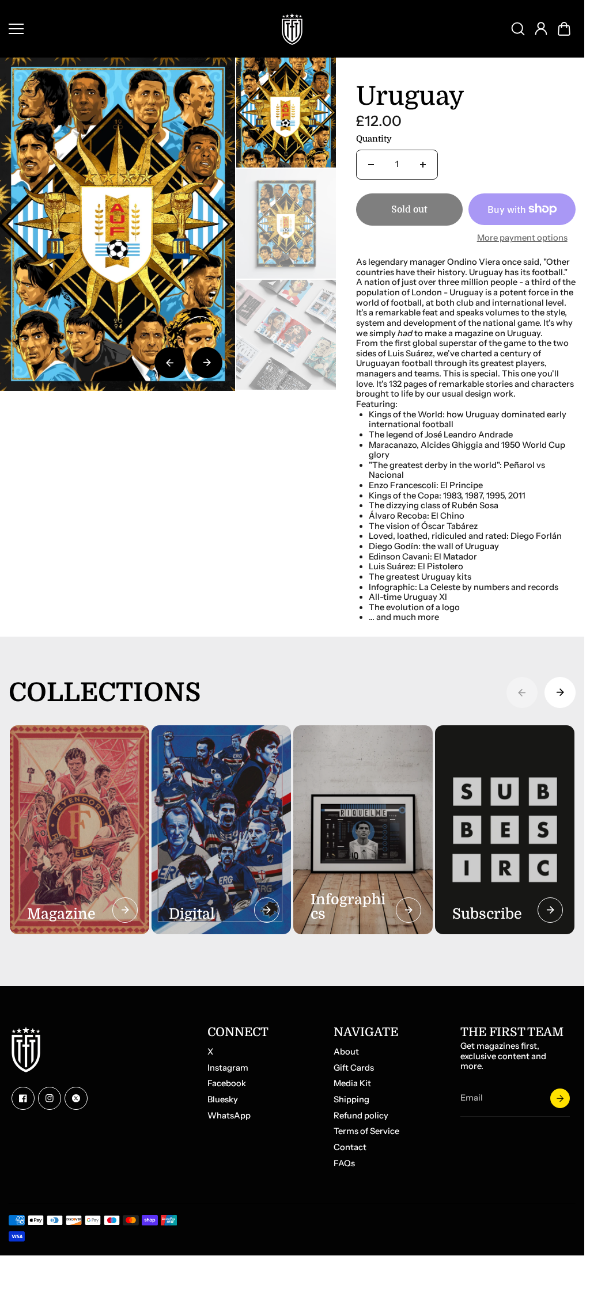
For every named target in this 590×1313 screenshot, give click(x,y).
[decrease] (371, 164)
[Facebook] (23, 1098)
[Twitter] (76, 1098)
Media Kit (352, 1084)
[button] (564, 28)
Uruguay (410, 97)
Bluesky (222, 1100)
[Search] (518, 28)
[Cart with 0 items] (564, 28)
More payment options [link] (522, 238)
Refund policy (361, 1116)
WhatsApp (229, 1116)
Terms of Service (366, 1131)
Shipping (351, 1100)
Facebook (226, 1084)
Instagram (227, 1068)
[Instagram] (49, 1098)
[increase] (423, 164)
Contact (350, 1147)
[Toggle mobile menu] (136, 28)
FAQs (344, 1164)
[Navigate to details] (125, 910)
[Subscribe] (560, 1098)
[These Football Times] (292, 29)
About (346, 1052)
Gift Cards (354, 1068)
